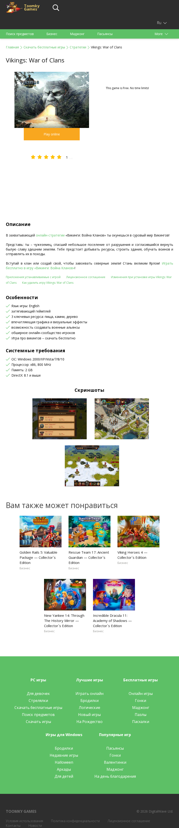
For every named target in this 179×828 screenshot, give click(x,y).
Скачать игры (38, 721)
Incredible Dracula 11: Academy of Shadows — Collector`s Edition (112, 620)
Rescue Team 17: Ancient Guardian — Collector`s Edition (89, 557)
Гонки (140, 700)
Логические (89, 707)
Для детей (64, 776)
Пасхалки (140, 721)
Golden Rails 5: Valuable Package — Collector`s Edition (38, 557)
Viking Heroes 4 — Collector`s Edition (132, 555)
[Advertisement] (89, 186)
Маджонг (77, 34)
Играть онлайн (89, 693)
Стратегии (78, 47)
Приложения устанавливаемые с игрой (33, 277)
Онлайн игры (141, 693)
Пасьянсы (105, 34)
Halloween (64, 762)
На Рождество (89, 721)
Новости (35, 825)
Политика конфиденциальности (75, 821)
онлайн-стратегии (50, 235)
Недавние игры (64, 755)
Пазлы (140, 714)
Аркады (64, 769)
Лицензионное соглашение (85, 277)
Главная (12, 47)
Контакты (13, 825)
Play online (52, 134)
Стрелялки (38, 700)
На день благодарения (115, 776)
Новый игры (89, 714)
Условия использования (24, 821)
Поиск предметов (20, 34)
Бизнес (51, 34)
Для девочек (38, 693)
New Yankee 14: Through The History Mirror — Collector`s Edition (64, 620)
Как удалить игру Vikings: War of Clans (47, 283)
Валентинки (115, 762)
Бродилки (89, 700)
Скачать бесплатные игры (44, 47)
